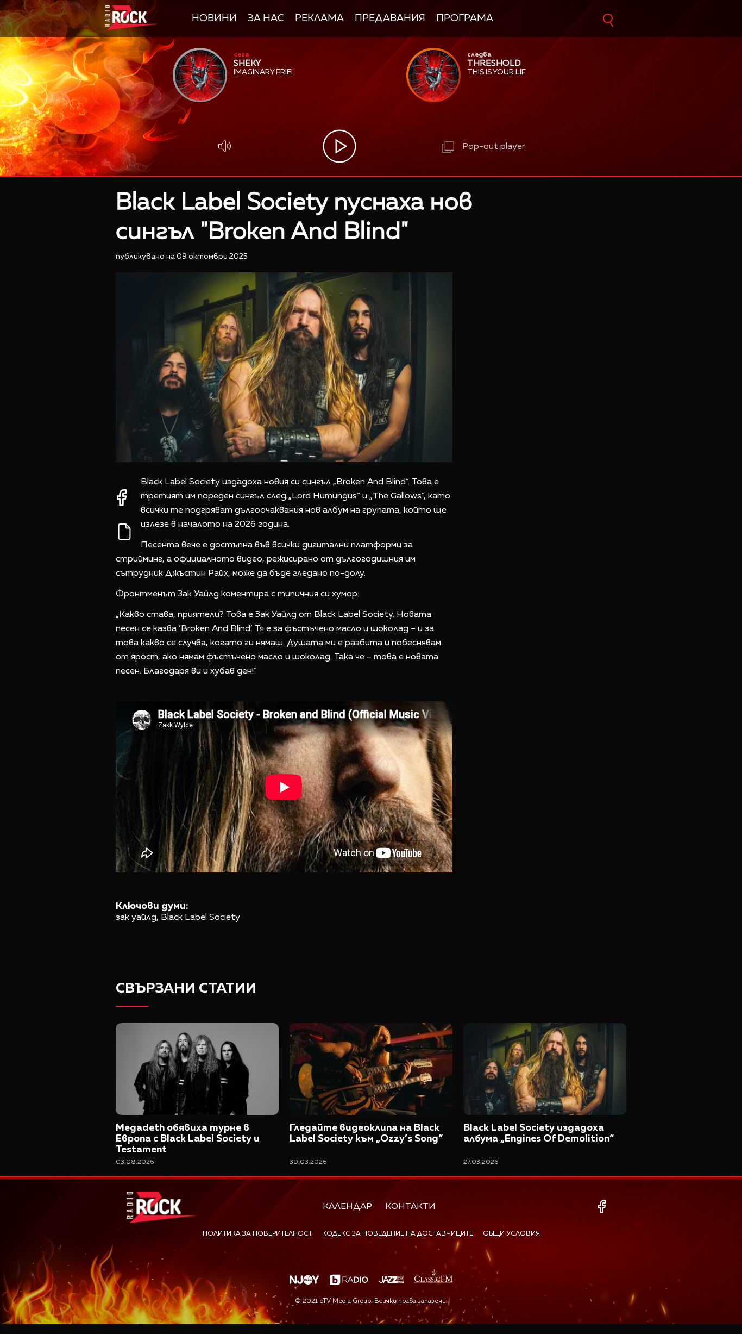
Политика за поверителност (257, 1234)
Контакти (410, 1206)
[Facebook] (603, 1206)
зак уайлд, (137, 917)
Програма (464, 18)
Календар (347, 1206)
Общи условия (511, 1234)
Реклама (319, 18)
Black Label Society (200, 917)
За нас (266, 18)
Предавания (390, 18)
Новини (214, 18)
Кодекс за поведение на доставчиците (397, 1234)
